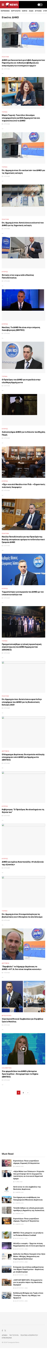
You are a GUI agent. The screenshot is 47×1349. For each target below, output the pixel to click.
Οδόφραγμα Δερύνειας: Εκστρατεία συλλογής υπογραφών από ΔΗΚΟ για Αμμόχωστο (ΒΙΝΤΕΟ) (23, 757)
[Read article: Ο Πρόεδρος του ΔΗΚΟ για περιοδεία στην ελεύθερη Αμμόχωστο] (23, 357)
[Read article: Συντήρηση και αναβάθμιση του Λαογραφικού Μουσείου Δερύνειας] (6, 1199)
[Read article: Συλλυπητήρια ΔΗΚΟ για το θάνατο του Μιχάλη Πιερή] (23, 409)
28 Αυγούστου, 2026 (20, 1238)
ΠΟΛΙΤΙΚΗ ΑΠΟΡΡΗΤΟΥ (29, 1335)
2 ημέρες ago (19, 1192)
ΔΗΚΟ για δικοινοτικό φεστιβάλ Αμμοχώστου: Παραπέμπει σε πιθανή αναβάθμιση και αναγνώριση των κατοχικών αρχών (23, 63)
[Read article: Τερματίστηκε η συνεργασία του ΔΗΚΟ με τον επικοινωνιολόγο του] (23, 569)
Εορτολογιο (15, 11)
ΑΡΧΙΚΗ (4, 1335)
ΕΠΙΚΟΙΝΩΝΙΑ (7, 1338)
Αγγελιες (38, 11)
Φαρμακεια (5, 11)
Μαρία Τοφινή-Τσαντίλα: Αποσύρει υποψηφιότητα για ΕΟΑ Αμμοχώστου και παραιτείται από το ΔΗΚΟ (21, 118)
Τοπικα (4, 112)
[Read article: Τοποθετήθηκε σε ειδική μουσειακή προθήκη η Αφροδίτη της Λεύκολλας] (6, 1210)
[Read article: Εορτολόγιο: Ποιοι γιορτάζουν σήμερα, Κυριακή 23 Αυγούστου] (6, 1163)
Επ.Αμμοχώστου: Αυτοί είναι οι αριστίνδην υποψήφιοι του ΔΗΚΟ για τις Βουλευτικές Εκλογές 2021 (22, 702)
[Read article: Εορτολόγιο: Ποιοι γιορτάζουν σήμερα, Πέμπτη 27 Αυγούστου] (6, 1220)
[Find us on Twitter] (5, 1330)
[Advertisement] (23, 1123)
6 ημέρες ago (19, 1166)
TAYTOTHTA (14, 1335)
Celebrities (6, 1068)
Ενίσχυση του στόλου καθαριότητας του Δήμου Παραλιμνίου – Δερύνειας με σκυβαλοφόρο (28, 1269)
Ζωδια (31, 11)
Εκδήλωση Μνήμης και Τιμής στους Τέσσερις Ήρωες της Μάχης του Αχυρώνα (28, 1295)
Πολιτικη (5, 56)
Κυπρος (5, 271)
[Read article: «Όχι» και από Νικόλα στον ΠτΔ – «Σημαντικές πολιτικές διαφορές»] (23, 462)
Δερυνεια (5, 751)
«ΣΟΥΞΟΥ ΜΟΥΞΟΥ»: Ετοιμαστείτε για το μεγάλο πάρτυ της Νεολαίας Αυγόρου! (27, 1282)
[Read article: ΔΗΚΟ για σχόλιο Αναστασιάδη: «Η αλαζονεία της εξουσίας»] (23, 839)
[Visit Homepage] (12, 4)
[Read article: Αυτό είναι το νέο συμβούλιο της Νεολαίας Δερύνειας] (6, 1189)
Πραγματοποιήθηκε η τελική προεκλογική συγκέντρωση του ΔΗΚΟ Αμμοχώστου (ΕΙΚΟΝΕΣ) (21, 647)
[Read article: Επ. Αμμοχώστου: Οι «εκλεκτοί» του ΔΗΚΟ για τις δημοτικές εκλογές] (23, 148)
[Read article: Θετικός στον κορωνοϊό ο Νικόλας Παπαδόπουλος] (23, 252)
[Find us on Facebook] (2, 1330)
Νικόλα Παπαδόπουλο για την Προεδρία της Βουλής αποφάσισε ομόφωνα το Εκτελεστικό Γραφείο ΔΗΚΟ (23, 539)
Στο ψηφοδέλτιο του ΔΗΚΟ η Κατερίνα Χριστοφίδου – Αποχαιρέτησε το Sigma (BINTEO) (20, 1074)
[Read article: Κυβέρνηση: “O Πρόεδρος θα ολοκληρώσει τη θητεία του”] (23, 787)
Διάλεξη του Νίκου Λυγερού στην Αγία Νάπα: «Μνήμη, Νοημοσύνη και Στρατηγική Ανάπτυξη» (29, 1256)
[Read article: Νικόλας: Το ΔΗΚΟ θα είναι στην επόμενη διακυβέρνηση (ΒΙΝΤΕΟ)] (23, 305)
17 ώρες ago (18, 1181)
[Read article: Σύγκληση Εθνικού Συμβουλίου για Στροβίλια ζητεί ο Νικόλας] (23, 996)
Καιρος (24, 11)
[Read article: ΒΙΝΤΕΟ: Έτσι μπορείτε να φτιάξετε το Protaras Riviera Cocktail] (6, 1235)
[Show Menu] (3, 4)
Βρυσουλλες (6, 1015)
